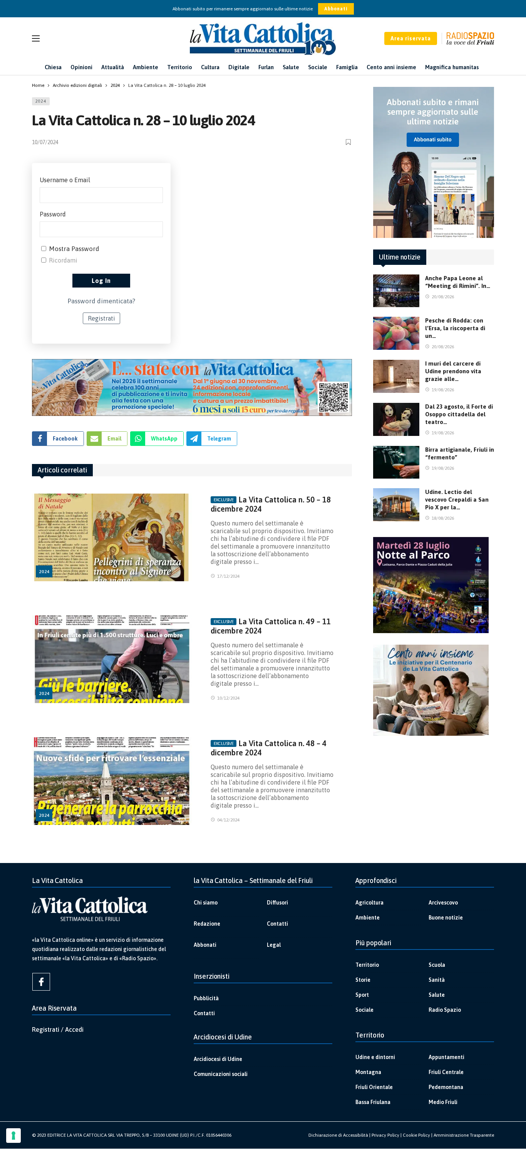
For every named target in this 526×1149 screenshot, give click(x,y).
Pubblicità (206, 998)
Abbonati (336, 9)
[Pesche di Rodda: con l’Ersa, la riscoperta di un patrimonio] (396, 333)
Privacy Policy (385, 1135)
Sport (362, 995)
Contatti (277, 924)
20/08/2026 (443, 296)
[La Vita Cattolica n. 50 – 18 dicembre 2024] (112, 538)
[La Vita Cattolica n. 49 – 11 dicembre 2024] (112, 659)
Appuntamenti (446, 1057)
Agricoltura (369, 903)
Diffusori (277, 903)
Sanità (437, 980)
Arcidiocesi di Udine (218, 1059)
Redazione (207, 924)
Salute (437, 995)
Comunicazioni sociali (221, 1074)
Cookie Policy (416, 1135)
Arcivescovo (443, 903)
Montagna (368, 1072)
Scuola (437, 965)
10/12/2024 (228, 698)
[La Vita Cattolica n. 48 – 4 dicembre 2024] (112, 781)
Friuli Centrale (446, 1072)
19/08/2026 (443, 389)
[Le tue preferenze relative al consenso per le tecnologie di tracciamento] (13, 1135)
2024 (40, 101)
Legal (274, 945)
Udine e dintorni (375, 1057)
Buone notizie (446, 918)
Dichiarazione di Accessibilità (338, 1135)
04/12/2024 (228, 820)
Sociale (364, 1010)
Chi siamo (206, 903)
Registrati (101, 318)
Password (53, 214)
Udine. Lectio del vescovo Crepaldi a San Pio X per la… (457, 499)
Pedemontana (446, 1087)
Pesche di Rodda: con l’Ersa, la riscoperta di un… (455, 328)
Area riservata (410, 38)
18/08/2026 (443, 518)
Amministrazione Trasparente (464, 1135)
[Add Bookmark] (349, 142)
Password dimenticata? (101, 301)
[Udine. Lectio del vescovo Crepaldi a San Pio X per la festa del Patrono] (396, 504)
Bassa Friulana (372, 1102)
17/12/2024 (228, 576)
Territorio (367, 965)
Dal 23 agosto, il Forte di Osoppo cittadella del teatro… (459, 414)
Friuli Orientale (374, 1087)
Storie (362, 980)
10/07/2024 (45, 142)
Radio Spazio (445, 1010)
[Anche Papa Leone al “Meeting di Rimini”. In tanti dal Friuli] (396, 291)
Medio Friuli (443, 1102)
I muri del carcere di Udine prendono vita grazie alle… (453, 371)
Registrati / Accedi (58, 1029)
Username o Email (65, 179)
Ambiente (367, 918)
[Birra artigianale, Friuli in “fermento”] (396, 462)
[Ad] (192, 387)
